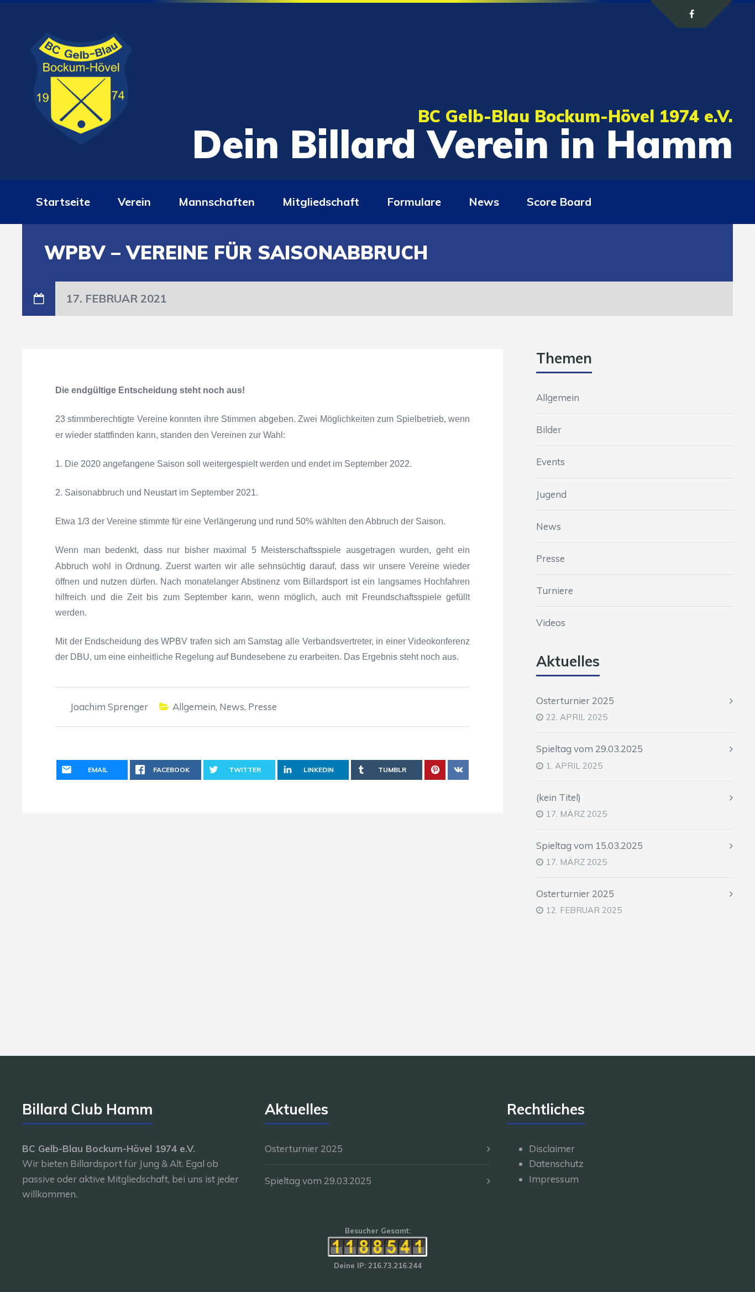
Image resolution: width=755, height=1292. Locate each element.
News (484, 202)
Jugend (551, 494)
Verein (134, 202)
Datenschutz (556, 1163)
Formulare (414, 202)
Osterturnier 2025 (575, 700)
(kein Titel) (558, 797)
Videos (550, 622)
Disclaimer (552, 1148)
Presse (262, 706)
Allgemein (194, 706)
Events (550, 461)
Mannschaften (217, 202)
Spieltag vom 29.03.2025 (589, 748)
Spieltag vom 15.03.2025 (589, 845)
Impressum (554, 1179)
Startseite (63, 202)
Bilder (549, 429)
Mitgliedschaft (320, 202)
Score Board (559, 202)
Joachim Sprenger (109, 706)
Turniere (554, 590)
